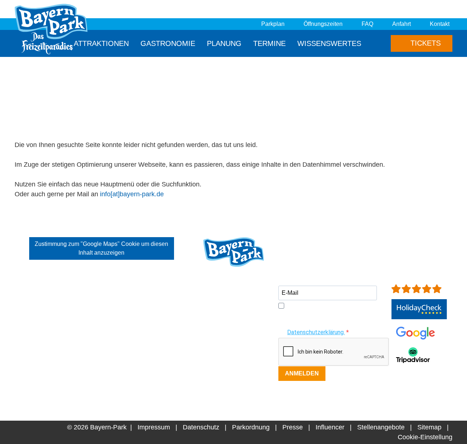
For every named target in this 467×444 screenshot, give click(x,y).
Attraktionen (101, 43)
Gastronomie (167, 43)
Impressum (154, 427)
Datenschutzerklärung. (316, 332)
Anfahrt (401, 24)
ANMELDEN (302, 373)
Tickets (424, 43)
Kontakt (439, 24)
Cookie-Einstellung (425, 437)
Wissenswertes (329, 43)
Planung (224, 43)
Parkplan (273, 24)
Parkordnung (251, 427)
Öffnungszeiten (323, 24)
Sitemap (429, 427)
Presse (292, 427)
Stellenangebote (381, 427)
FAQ (367, 24)
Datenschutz (201, 427)
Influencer (330, 427)
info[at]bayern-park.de (132, 194)
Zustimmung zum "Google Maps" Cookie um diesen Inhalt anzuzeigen (101, 248)
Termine (269, 43)
